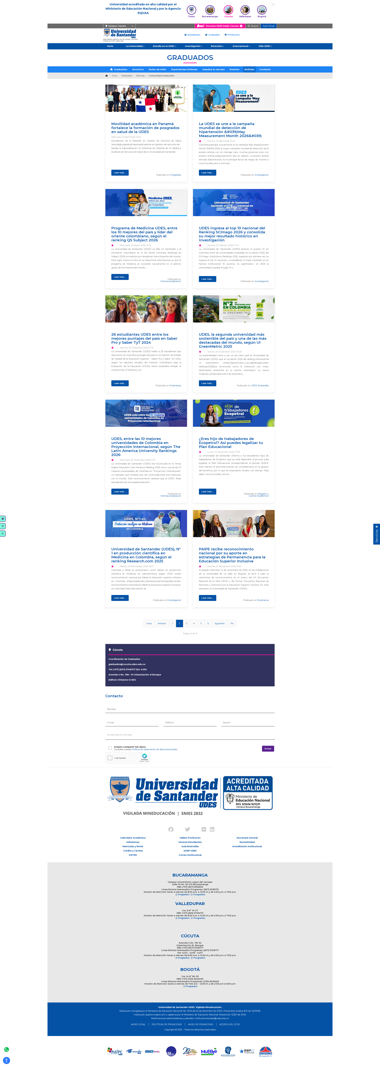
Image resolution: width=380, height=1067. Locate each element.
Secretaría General (247, 838)
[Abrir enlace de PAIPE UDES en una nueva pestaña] (115, 1051)
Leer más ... (120, 172)
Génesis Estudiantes (190, 842)
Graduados (214, 35)
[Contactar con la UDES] (6, 1049)
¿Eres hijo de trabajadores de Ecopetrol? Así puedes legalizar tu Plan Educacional (231, 442)
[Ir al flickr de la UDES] (202, 829)
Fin (232, 623)
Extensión (216, 46)
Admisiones (133, 842)
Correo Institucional (190, 855)
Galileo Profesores (190, 838)
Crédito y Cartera (133, 851)
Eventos (234, 69)
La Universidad (134, 46)
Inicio (110, 46)
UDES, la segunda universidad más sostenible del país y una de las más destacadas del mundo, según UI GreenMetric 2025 (232, 340)
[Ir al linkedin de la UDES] (211, 829)
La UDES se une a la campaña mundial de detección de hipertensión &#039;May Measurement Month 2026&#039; (230, 129)
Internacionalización (170, 281)
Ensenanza (175, 385)
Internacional (240, 46)
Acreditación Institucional (247, 846)
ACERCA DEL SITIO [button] (229, 1024)
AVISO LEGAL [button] (138, 1024)
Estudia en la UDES (163, 46)
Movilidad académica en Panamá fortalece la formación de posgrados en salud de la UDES (145, 127)
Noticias (249, 69)
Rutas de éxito (157, 69)
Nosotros (138, 69)
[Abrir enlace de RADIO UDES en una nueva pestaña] (152, 1051)
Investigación (192, 46)
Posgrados (175, 175)
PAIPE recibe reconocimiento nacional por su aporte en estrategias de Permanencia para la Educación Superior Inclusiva (232, 555)
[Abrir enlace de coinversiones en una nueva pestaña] (266, 1051)
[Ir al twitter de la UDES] (186, 829)
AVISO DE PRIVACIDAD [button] (200, 1024)
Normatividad (247, 842)
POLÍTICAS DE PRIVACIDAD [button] (167, 1024)
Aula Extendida (190, 846)
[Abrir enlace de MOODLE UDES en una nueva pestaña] (134, 1051)
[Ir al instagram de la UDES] (177, 827)
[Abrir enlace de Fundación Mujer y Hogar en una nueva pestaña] (190, 1051)
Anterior (162, 623)
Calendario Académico (133, 838)
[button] (6, 1060)
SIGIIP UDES (190, 851)
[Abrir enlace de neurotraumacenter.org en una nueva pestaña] (228, 1051)
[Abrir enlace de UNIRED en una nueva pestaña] (171, 1051)
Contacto (265, 69)
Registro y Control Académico (259, 494)
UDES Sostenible (260, 385)
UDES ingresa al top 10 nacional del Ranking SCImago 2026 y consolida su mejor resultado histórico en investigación (232, 234)
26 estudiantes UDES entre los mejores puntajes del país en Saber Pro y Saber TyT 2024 (144, 338)
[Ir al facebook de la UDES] (169, 829)
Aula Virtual (268, 26)
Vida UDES (264, 46)
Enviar (268, 748)
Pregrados (184, 894)
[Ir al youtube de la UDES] (194, 827)
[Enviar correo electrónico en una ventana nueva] (212, 1018)
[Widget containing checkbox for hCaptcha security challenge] (127, 757)
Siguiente (220, 623)
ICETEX (133, 855)
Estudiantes (193, 35)
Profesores (233, 35)
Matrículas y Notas (132, 846)
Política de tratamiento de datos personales (154, 749)
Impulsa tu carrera (213, 69)
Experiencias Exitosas (184, 69)
